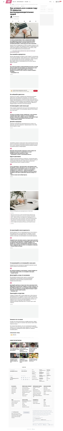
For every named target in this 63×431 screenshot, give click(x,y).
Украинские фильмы (15, 402)
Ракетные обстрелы (25, 387)
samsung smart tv (50, 424)
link (21, 377)
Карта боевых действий (25, 388)
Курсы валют (46, 388)
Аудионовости (14, 392)
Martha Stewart (16, 18)
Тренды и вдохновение (36, 403)
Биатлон (45, 404)
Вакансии (48, 373)
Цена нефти (45, 387)
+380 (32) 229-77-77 (38, 418)
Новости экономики (47, 386)
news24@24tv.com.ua (13, 371)
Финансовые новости (47, 389)
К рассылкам (26, 412)
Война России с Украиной (26, 386)
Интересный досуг (20, 1)
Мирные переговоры (25, 389)
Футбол (45, 402)
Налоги (45, 393)
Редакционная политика (34, 373)
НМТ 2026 (23, 404)
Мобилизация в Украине (37, 386)
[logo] (8, 2)
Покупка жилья (35, 402)
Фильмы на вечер (14, 403)
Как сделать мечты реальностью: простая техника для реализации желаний (22, 51)
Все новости (14, 386)
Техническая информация (48, 370)
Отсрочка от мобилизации (37, 393)
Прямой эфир (14, 389)
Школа (23, 403)
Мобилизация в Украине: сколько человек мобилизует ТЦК (37, 395)
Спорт (45, 399)
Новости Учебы (25, 399)
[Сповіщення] (53, 1)
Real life (14, 1)
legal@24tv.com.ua (43, 419)
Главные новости (14, 387)
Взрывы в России (24, 394)
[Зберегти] (35, 21)
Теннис (45, 403)
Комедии (13, 404)
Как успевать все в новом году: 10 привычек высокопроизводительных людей (26, 4)
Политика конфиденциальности (42, 370)
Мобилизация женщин (36, 390)
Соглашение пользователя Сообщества (41, 378)
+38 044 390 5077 (24, 371)
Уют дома (26, 1)
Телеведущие (34, 376)
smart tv (45, 424)
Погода (13, 393)
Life (10, 4)
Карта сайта (48, 378)
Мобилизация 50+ (35, 389)
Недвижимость (35, 399)
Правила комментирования (41, 381)
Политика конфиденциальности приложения (42, 376)
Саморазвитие (24, 405)
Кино (12, 399)
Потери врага (24, 395)
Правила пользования (35, 379)
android (35, 424)
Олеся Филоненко (16, 16)
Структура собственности (49, 375)
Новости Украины (14, 388)
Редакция (33, 371)
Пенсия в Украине (46, 394)
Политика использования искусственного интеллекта (41, 373)
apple (40, 424)
